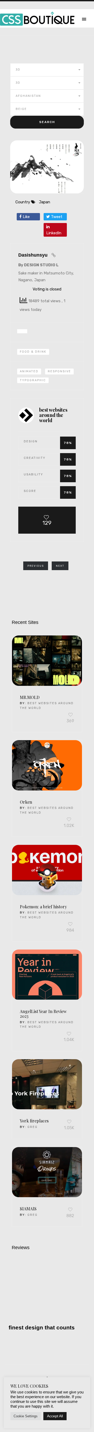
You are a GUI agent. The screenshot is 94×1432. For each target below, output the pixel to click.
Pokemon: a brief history (43, 906)
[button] (47, 69)
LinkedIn (53, 233)
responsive (59, 371)
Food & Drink (33, 351)
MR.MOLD (29, 697)
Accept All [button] (55, 1416)
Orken (26, 802)
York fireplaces (34, 1120)
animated (29, 371)
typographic (33, 380)
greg (32, 1127)
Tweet (56, 216)
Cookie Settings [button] (26, 1416)
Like (26, 216)
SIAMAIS (28, 1208)
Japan (44, 202)
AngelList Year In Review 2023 (43, 1014)
